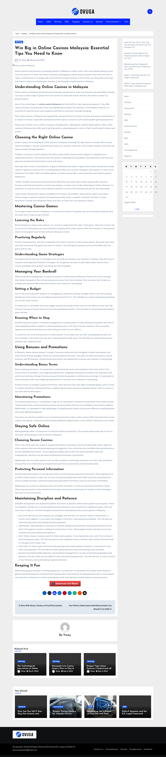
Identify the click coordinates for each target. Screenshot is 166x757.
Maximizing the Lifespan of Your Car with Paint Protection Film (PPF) (137, 66)
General (127, 132)
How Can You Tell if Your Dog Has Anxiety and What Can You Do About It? (137, 44)
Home (40, 22)
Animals (99, 22)
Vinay (24, 60)
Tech (126, 22)
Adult (48, 22)
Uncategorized (130, 150)
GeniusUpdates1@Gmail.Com (25, 750)
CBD (67, 22)
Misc (126, 138)
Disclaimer (148, 749)
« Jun (136, 209)
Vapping (75, 22)
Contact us (87, 22)
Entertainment (113, 22)
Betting (57, 22)
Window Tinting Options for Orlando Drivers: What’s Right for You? (137, 55)
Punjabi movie (135, 749)
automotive (129, 108)
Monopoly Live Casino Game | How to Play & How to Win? (63, 668)
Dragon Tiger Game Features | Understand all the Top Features (99, 668)
